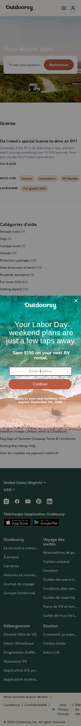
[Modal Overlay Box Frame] (40, 363)
